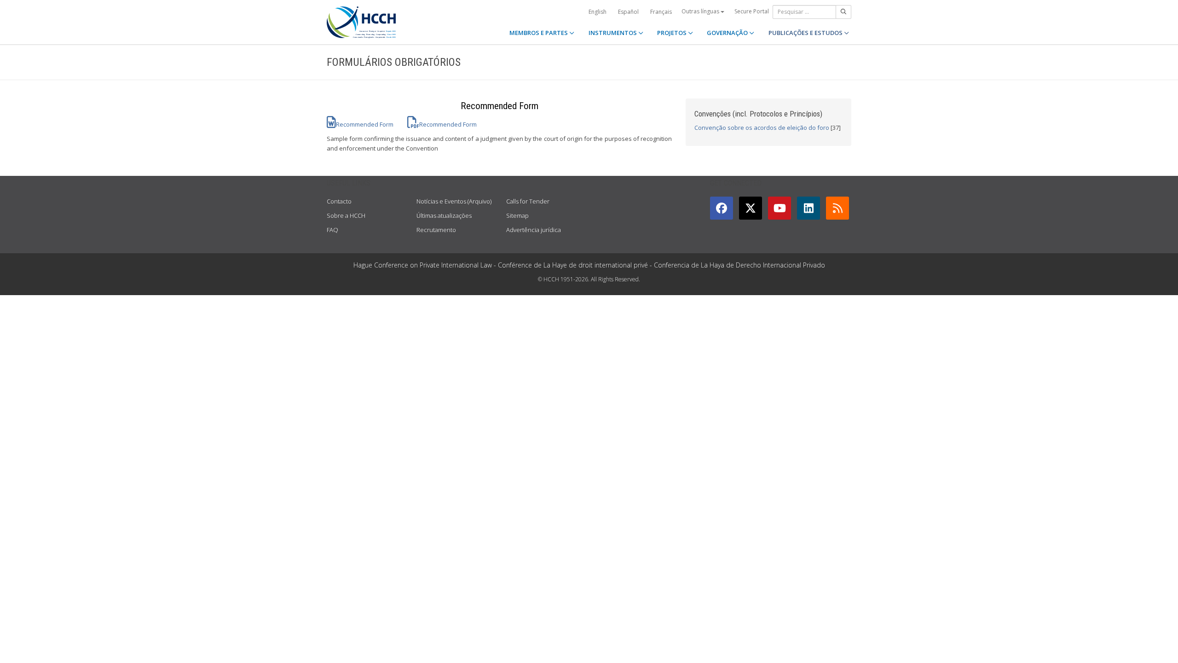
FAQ (332, 230)
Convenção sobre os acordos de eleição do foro (761, 127)
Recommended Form (364, 124)
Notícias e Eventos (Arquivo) (453, 201)
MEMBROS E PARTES (539, 33)
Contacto (339, 201)
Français (661, 12)
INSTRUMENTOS (613, 33)
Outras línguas (701, 11)
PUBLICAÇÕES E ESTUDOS (806, 33)
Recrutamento (436, 230)
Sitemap (517, 215)
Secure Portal (751, 11)
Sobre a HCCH (346, 215)
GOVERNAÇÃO (728, 33)
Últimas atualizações (444, 215)
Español (628, 12)
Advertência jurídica (533, 230)
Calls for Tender (527, 201)
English (597, 12)
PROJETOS (672, 33)
